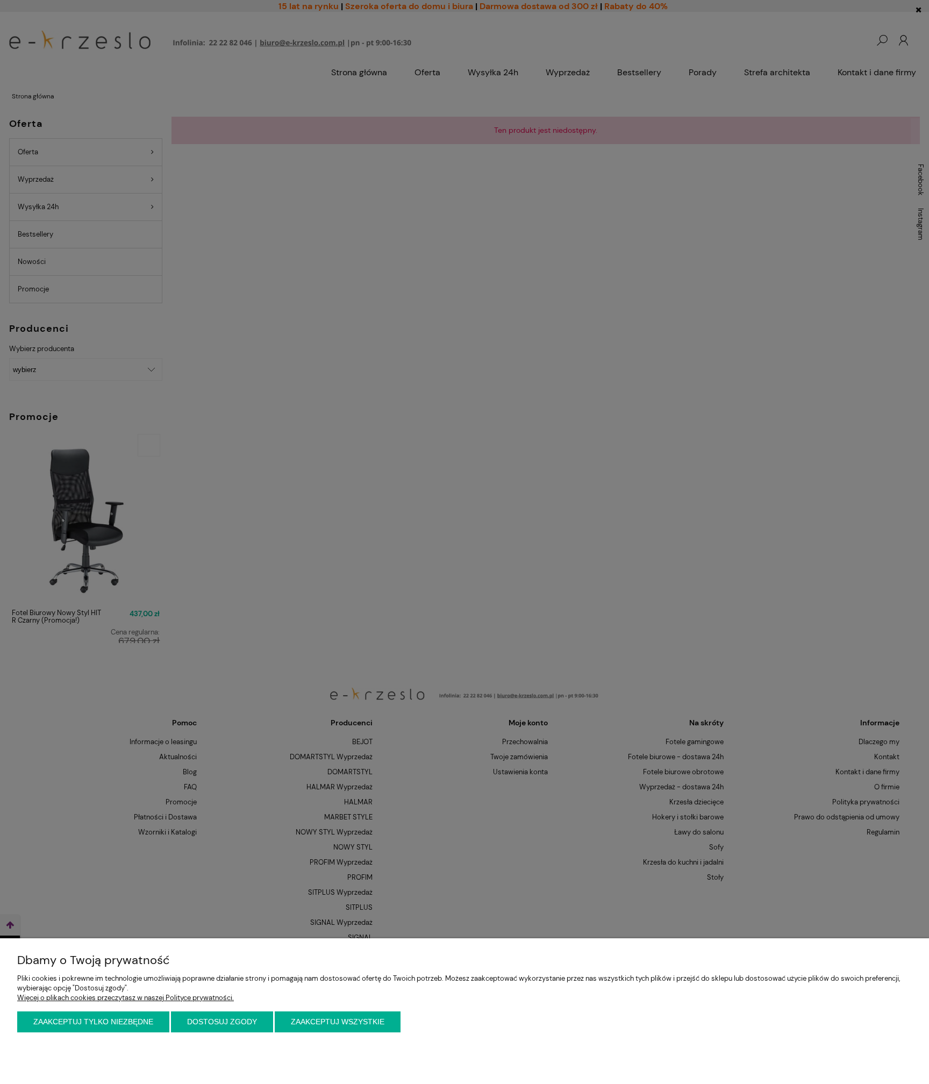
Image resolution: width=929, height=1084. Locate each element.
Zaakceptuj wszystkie (337, 1021)
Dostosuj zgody (222, 1021)
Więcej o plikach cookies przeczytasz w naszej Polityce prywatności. (125, 997)
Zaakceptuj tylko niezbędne (93, 1021)
